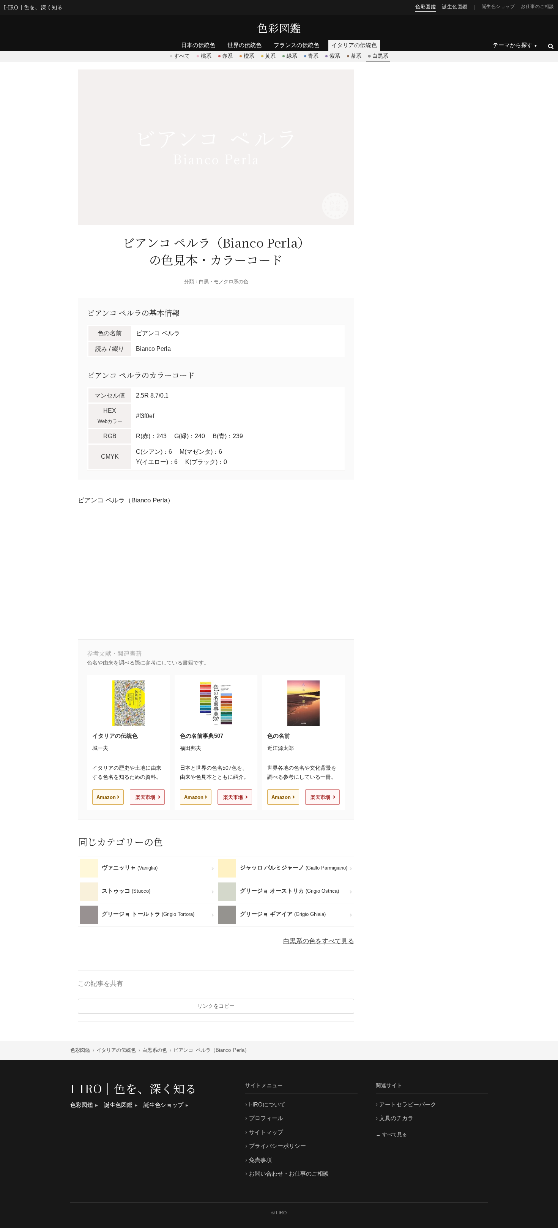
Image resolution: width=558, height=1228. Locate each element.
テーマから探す (513, 45)
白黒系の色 (154, 1050)
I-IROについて (267, 1104)
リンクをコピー (216, 1006)
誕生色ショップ (498, 6)
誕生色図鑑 (455, 6)
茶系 (356, 56)
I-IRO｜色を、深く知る (33, 7)
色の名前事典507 (201, 735)
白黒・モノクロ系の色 (223, 281)
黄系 (270, 56)
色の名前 (278, 735)
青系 (313, 56)
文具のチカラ (396, 1118)
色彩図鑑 (279, 27)
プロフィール (266, 1118)
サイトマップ (266, 1132)
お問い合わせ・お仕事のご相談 (289, 1173)
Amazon (106, 797)
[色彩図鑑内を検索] (550, 46)
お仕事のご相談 (537, 6)
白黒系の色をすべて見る (318, 941)
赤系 (227, 56)
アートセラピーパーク (407, 1104)
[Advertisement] (216, 571)
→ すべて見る (391, 1134)
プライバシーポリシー (277, 1146)
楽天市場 (145, 797)
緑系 (292, 56)
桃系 (206, 56)
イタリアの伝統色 (115, 735)
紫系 (334, 56)
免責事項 (260, 1160)
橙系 (249, 56)
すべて (182, 56)
